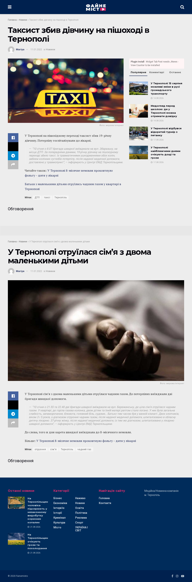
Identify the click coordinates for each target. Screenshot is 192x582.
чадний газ (84, 449)
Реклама (81, 517)
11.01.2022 (36, 49)
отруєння (40, 449)
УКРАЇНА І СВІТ (81, 529)
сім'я (53, 449)
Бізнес (57, 498)
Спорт (79, 522)
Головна (12, 20)
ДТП (37, 197)
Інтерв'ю (58, 507)
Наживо (80, 498)
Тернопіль (61, 197)
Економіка (60, 503)
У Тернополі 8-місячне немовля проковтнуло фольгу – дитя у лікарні (86, 441)
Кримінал (59, 517)
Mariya (20, 49)
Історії (57, 512)
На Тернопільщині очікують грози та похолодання (38, 541)
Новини (23, 20)
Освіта (79, 507)
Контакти (105, 503)
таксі (47, 197)
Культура (59, 522)
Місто (57, 527)
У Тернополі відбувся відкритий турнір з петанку (166, 132)
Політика (81, 512)
